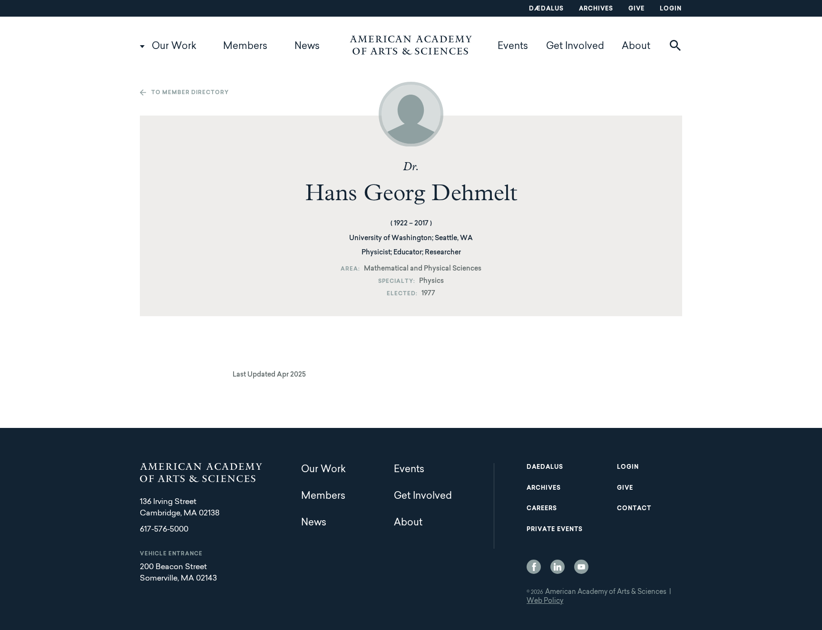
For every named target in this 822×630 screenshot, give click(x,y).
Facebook (534, 567)
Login (671, 9)
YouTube (581, 567)
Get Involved (575, 46)
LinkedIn (557, 567)
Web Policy (545, 601)
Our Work (174, 46)
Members (245, 46)
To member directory (190, 93)
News (307, 46)
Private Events (555, 530)
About (636, 46)
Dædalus (546, 9)
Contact (634, 509)
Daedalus (545, 467)
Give (636, 9)
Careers (542, 509)
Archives (596, 9)
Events (513, 46)
